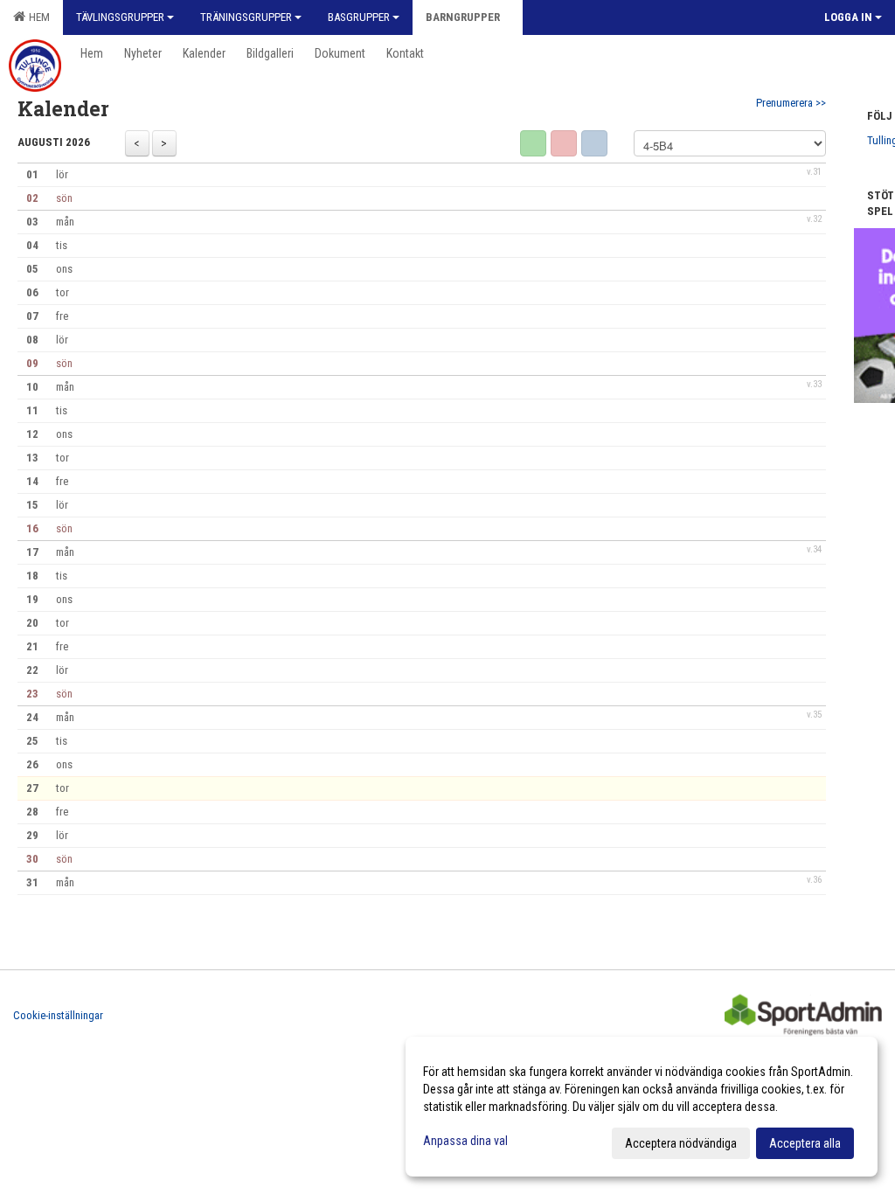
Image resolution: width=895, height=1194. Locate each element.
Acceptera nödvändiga (681, 1143)
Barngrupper (463, 17)
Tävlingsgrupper (120, 17)
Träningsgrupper (246, 17)
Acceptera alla (805, 1143)
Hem (37, 17)
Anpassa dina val (465, 1141)
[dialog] (642, 1107)
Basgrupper (359, 17)
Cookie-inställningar (58, 1015)
